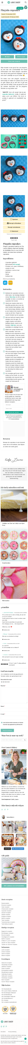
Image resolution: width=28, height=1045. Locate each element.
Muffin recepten (5, 918)
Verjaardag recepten (6, 964)
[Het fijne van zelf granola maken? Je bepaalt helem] (7, 840)
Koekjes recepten (6, 916)
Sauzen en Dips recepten (8, 942)
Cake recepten (5, 907)
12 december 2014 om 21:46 (13, 643)
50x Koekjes (4, 1000)
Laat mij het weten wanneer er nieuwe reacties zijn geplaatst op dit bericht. (13, 723)
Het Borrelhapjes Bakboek (8, 992)
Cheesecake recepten (7, 909)
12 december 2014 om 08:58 (20, 612)
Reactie (3, 685)
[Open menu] (2, 2)
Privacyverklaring (12, 1031)
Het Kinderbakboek (6, 994)
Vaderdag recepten (6, 974)
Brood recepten (5, 935)
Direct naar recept (13, 61)
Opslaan (15, 219)
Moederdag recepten (7, 972)
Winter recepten (5, 955)
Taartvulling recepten (7, 924)
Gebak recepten (5, 914)
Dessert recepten (6, 912)
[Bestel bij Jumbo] (10, 283)
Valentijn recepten (6, 966)
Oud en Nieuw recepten (7, 981)
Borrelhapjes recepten (7, 933)
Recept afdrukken (15, 223)
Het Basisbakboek (6, 989)
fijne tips (12, 297)
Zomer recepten (5, 951)
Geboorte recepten (6, 963)
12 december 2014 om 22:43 (15, 654)
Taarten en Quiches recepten (9, 944)
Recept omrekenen (14, 227)
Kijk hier (13, 325)
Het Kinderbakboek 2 (7, 998)
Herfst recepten (5, 953)
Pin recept (22, 57)
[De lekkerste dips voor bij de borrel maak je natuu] (20, 840)
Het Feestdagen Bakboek (8, 996)
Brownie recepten (6, 905)
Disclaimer (3, 1031)
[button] (11, 238)
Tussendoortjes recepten (8, 922)
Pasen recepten (5, 968)
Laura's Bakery (13, 2)
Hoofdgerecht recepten (7, 937)
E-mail (3, 714)
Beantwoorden (6, 629)
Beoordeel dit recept (6, 679)
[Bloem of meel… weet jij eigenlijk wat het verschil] (7, 827)
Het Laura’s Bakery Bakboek (9, 991)
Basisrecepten (5, 903)
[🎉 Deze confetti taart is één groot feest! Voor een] (20, 827)
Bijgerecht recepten (6, 931)
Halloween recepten (6, 976)
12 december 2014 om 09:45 (14, 634)
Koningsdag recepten (7, 970)
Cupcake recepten (6, 911)
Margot (5, 634)
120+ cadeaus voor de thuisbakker (14, 885)
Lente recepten (5, 950)
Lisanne (6, 654)
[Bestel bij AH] (5, 283)
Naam (3, 706)
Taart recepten (5, 920)
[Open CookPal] (25, 7)
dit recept (16, 264)
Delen (8, 57)
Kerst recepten (5, 979)
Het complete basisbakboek (9, 1002)
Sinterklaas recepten (7, 978)
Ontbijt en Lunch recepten (8, 940)
